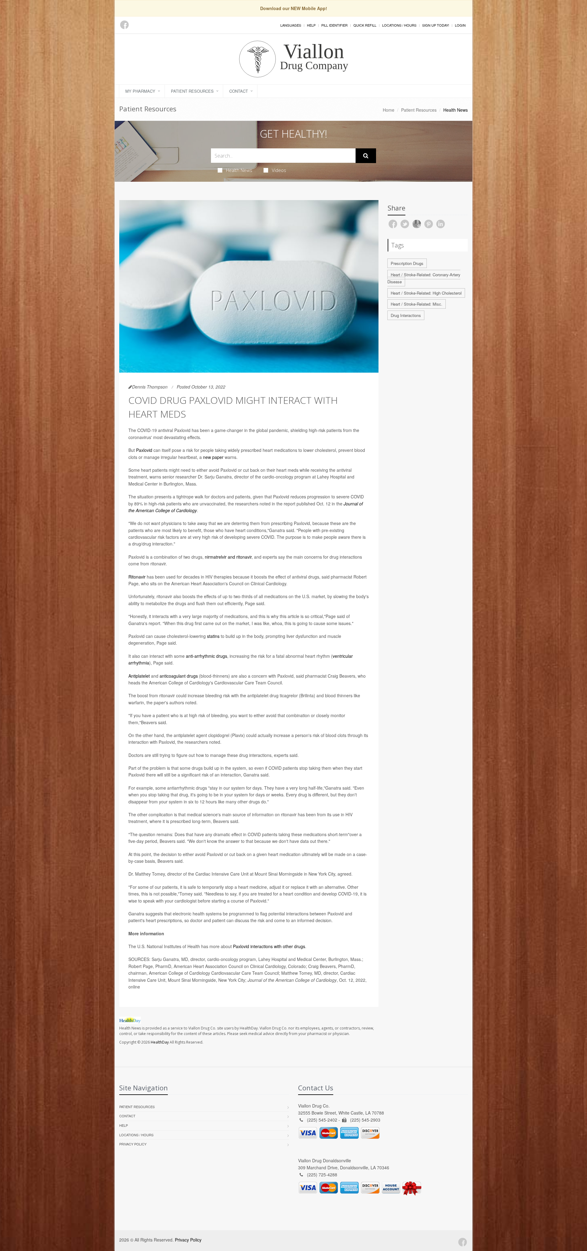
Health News (239, 170)
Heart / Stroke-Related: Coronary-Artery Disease (423, 278)
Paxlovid (144, 450)
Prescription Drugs (407, 263)
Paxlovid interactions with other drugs (269, 946)
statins (213, 636)
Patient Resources (192, 91)
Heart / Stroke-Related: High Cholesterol (426, 293)
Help (311, 25)
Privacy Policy (132, 1143)
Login (460, 25)
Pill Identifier (334, 25)
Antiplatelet (139, 676)
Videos (279, 170)
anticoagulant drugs (179, 676)
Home (388, 110)
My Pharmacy (140, 91)
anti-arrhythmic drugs (206, 656)
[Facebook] (124, 24)
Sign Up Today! (435, 25)
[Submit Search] (366, 155)
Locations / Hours (399, 25)
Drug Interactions (406, 315)
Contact (238, 91)
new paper (213, 457)
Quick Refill (364, 25)
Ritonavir (137, 577)
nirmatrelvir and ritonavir (228, 557)
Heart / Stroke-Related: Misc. (416, 304)
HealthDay (160, 1042)
